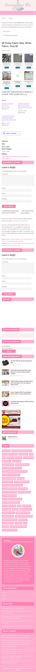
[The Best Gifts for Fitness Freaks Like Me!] (5, 363)
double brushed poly (14, 457)
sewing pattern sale (10, 519)
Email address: (6, 346)
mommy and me (7, 481)
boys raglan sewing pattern (21, 450)
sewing (15, 509)
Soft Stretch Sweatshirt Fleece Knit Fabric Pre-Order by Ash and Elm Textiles (21, 371)
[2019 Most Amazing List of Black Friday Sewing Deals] (5, 403)
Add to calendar (11, 133)
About (3, 592)
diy (4, 457)
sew (19, 506)
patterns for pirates (10, 488)
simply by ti (23, 519)
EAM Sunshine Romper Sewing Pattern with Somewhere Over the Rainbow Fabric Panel (22, 382)
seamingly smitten (9, 506)
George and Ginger (22, 464)
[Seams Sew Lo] (18, 10)
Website (4, 199)
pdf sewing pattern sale (11, 502)
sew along (26, 506)
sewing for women (23, 512)
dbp (31, 454)
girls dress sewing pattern (12, 468)
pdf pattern (23, 488)
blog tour (6, 450)
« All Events (6, 31)
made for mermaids (9, 478)
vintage (5, 526)
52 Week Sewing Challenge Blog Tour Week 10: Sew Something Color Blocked (18, 644)
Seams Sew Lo (13, 437)
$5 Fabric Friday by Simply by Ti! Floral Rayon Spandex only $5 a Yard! (25, 106)
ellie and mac (28, 457)
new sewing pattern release (12, 485)
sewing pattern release (24, 516)
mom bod (21, 478)
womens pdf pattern (9, 530)
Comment (5, 174)
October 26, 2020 (16, 375)
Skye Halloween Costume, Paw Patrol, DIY (18, 637)
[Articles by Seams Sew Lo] (4, 439)
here (25, 94)
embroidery (6, 461)
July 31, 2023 (15, 364)
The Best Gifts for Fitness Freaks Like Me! (13, 608)
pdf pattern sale (24, 492)
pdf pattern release (9, 492)
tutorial (19, 523)
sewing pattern (8, 516)
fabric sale (16, 461)
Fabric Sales (6, 151)
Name (4, 188)
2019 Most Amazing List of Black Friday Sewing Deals (16, 626)
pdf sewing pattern (9, 495)
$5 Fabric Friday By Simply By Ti (7, 104)
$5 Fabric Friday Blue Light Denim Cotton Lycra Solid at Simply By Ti (9, 118)
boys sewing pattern (10, 454)
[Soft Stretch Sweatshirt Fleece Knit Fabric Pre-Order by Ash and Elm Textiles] (5, 372)
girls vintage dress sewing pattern (15, 471)
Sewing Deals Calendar (19, 221)
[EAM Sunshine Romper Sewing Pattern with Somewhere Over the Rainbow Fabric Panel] (5, 383)
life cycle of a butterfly (11, 474)
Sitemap (4, 598)
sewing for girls (8, 512)
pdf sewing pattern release (12, 499)
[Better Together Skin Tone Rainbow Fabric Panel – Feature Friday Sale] (5, 394)
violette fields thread (18, 526)
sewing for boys (25, 509)
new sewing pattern (22, 481)
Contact (4, 595)
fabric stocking (8, 464)
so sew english (8, 523)
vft (25, 523)
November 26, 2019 (16, 405)
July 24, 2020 (15, 396)
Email (3, 193)
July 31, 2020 (15, 386)
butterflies (23, 454)
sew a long (6, 509)
